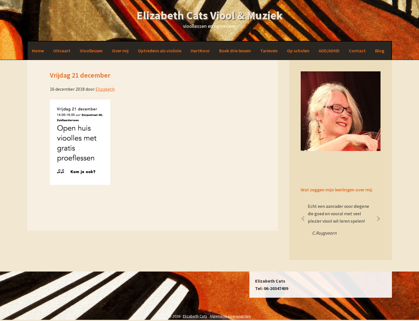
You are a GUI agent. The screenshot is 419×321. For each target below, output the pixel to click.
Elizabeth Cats (195, 316)
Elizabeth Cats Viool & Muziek (210, 15)
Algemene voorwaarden (230, 316)
